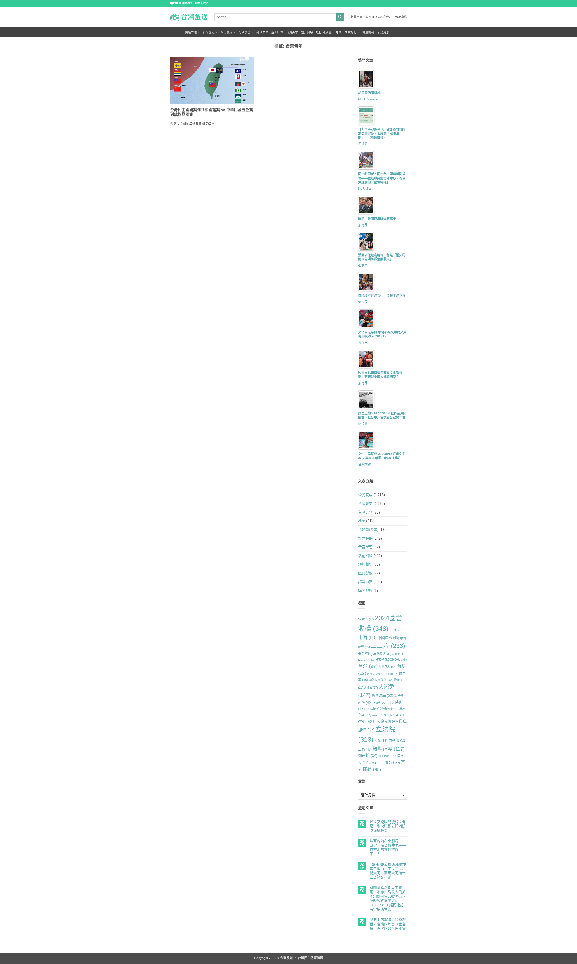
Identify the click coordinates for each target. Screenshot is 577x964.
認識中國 (262, 32)
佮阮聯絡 (401, 16)
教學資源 (356, 16)
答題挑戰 (368, 32)
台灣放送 (364, 464)
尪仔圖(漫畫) (324, 32)
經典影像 (277, 32)
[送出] (340, 17)
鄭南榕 (368, 755)
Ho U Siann (366, 188)
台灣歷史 (209, 32)
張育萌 (363, 225)
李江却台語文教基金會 (382, 709)
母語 (392, 715)
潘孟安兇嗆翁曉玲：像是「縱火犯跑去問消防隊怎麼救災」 (388, 826)
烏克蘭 (389, 721)
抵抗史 (379, 703)
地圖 (338, 32)
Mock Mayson (368, 99)
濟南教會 (372, 721)
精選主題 (191, 32)
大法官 (371, 687)
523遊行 (366, 619)
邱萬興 (363, 423)
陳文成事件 (387, 756)
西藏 (380, 740)
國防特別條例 (380, 680)
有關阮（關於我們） (379, 16)
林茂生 (379, 715)
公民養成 (226, 32)
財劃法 (397, 740)
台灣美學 (292, 32)
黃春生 (363, 342)
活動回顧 (365, 556)
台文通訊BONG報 (391, 659)
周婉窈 (363, 144)
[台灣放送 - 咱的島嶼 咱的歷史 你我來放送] (189, 17)
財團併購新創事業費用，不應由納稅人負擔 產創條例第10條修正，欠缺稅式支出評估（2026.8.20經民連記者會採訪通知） (388, 898)
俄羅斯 (384, 654)
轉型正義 (389, 749)
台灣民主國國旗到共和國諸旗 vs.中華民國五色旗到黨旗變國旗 (211, 112)
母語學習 (244, 32)
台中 (369, 659)
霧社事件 (376, 763)
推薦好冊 (350, 32)
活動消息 (383, 32)
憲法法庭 (382, 695)
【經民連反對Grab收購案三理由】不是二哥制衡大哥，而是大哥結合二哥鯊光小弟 (388, 871)
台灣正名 (387, 666)
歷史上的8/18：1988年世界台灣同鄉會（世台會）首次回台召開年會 (388, 924)
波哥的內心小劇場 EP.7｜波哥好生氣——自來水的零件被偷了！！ (388, 847)
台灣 (368, 666)
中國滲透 (388, 638)
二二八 (388, 646)
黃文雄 (392, 762)
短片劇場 (307, 32)
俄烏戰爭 (367, 654)
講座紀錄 (365, 590)
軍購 (365, 749)
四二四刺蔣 (389, 674)
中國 (367, 637)
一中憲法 (396, 630)
